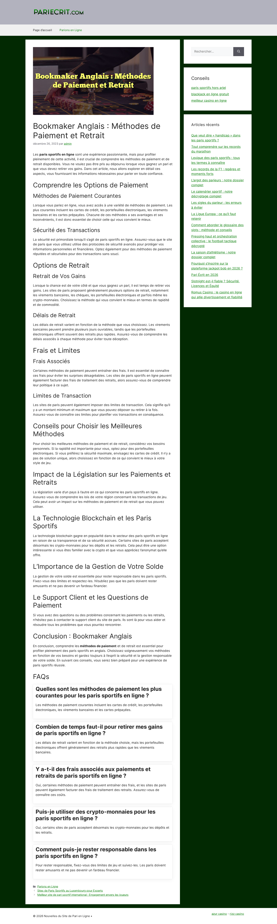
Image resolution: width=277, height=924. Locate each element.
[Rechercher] (238, 51)
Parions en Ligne (71, 30)
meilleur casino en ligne (209, 100)
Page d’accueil (42, 30)
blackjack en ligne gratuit (210, 94)
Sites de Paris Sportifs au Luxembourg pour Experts (70, 890)
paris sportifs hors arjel (208, 88)
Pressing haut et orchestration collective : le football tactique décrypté (214, 241)
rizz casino (237, 914)
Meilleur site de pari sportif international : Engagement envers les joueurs (83, 894)
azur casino (219, 914)
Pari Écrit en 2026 (204, 275)
